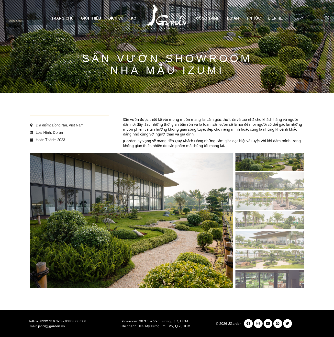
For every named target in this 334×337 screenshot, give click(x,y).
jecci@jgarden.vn (51, 326)
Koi (134, 18)
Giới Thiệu (91, 18)
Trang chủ (62, 18)
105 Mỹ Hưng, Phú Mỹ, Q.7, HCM (164, 326)
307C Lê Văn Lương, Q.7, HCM (163, 321)
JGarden (235, 324)
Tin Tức (253, 18)
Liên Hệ (275, 18)
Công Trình (208, 18)
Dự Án (233, 18)
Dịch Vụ (115, 18)
